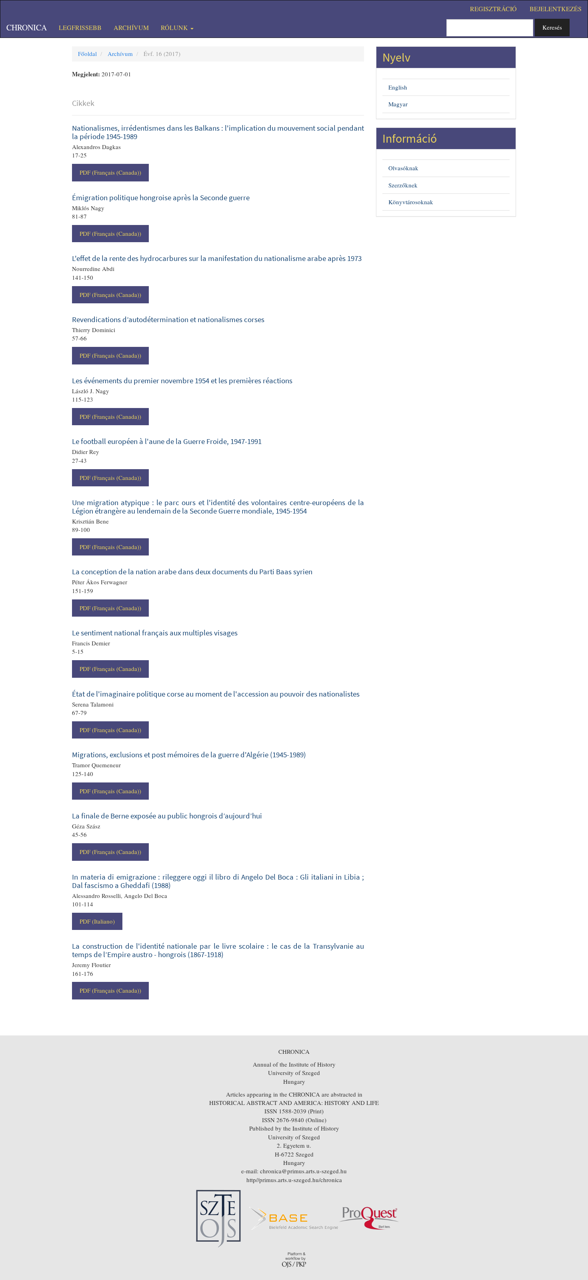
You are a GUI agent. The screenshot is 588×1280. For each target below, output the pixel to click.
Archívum (131, 27)
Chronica (26, 27)
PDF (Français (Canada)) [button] (110, 172)
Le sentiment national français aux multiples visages (155, 632)
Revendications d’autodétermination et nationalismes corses (168, 319)
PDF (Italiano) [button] (97, 921)
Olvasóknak (403, 168)
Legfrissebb (80, 27)
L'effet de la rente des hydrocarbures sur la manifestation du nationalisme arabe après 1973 (217, 258)
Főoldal (87, 54)
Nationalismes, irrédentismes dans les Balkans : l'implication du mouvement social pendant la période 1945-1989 (218, 132)
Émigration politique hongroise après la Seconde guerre (161, 197)
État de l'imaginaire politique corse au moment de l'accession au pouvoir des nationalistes (216, 694)
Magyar (398, 104)
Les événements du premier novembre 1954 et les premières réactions (182, 380)
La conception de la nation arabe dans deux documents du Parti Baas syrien (192, 571)
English (397, 87)
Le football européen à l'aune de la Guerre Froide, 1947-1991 (167, 441)
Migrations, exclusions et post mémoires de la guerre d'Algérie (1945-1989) (189, 754)
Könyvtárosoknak (410, 202)
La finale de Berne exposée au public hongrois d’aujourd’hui (167, 815)
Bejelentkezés (556, 8)
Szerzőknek (403, 185)
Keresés (552, 27)
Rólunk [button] (175, 27)
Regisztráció (493, 8)
